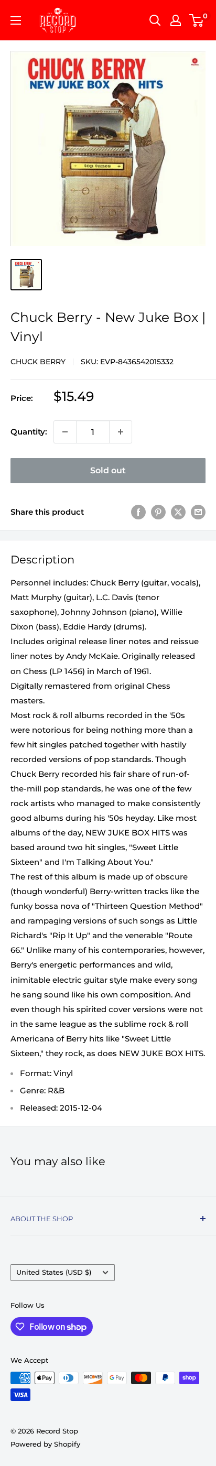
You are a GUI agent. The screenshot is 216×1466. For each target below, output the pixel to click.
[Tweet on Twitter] (178, 511)
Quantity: (28, 432)
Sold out (108, 470)
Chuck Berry (38, 361)
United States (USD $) (53, 1272)
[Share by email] (198, 511)
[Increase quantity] (121, 432)
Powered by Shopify (45, 1444)
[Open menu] (15, 20)
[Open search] (155, 20)
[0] (196, 20)
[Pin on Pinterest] (158, 511)
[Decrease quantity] (65, 432)
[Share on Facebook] (138, 511)
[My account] (175, 20)
